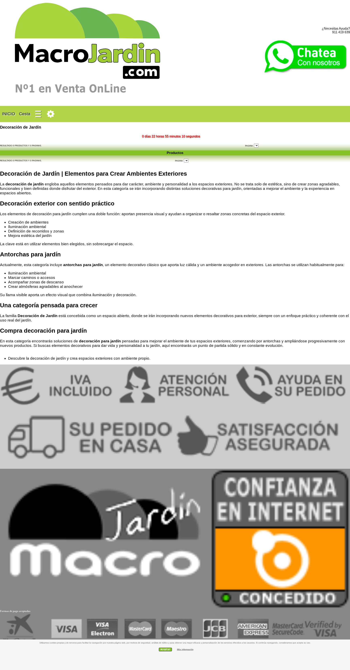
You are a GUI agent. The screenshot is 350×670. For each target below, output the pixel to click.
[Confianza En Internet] (280, 608)
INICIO (8, 113)
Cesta (25, 113)
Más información (185, 649)
